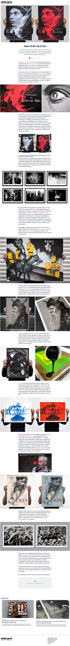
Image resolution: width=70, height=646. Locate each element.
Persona (20, 383)
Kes (42, 437)
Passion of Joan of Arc (26, 62)
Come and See (42, 229)
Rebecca (34, 209)
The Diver (27, 519)
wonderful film (40, 447)
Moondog (26, 289)
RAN (49, 229)
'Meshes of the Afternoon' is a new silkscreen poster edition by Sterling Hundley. (51, 622)
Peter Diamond (35, 333)
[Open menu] (68, 2)
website (40, 78)
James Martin (41, 386)
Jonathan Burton (28, 436)
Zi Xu (49, 62)
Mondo (29, 65)
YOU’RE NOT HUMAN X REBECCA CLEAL (37, 212)
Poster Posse (41, 73)
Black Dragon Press (32, 63)
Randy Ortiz (26, 287)
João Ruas (29, 231)
